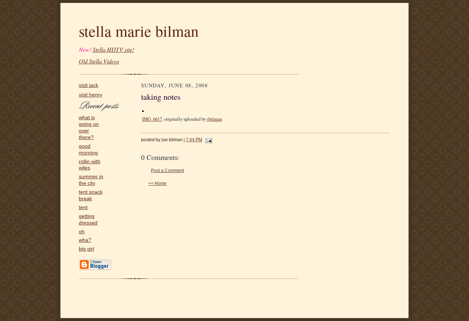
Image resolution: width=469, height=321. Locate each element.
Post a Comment (167, 170)
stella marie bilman (139, 30)
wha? (85, 240)
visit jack (88, 85)
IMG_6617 (152, 119)
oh (82, 231)
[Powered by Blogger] (95, 268)
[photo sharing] (143, 109)
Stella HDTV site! (113, 49)
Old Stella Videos (99, 61)
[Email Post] (207, 139)
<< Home (157, 183)
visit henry (90, 95)
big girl (86, 249)
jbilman (214, 119)
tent (83, 207)
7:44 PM (194, 139)
